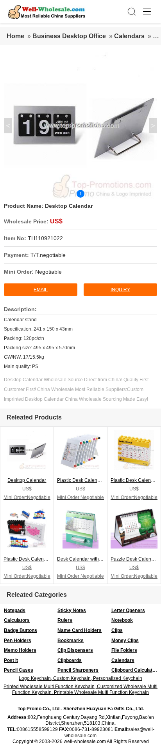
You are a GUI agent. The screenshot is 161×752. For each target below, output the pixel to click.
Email (41, 289)
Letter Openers (128, 610)
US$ (56, 221)
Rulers (64, 620)
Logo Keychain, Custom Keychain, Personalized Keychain (80, 678)
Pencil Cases (18, 670)
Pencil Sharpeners (77, 670)
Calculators (17, 620)
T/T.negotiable (48, 255)
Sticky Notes (71, 610)
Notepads (14, 610)
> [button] (153, 125)
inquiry (120, 289)
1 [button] (80, 193)
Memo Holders (20, 650)
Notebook (122, 620)
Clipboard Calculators (135, 670)
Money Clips (125, 640)
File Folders (124, 650)
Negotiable (48, 272)
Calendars (129, 36)
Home (15, 36)
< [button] (8, 125)
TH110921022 (45, 238)
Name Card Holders (79, 630)
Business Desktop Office (69, 36)
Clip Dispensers (75, 650)
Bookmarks (70, 640)
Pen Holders (17, 640)
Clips (117, 630)
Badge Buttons (20, 630)
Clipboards (69, 660)
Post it (11, 660)
